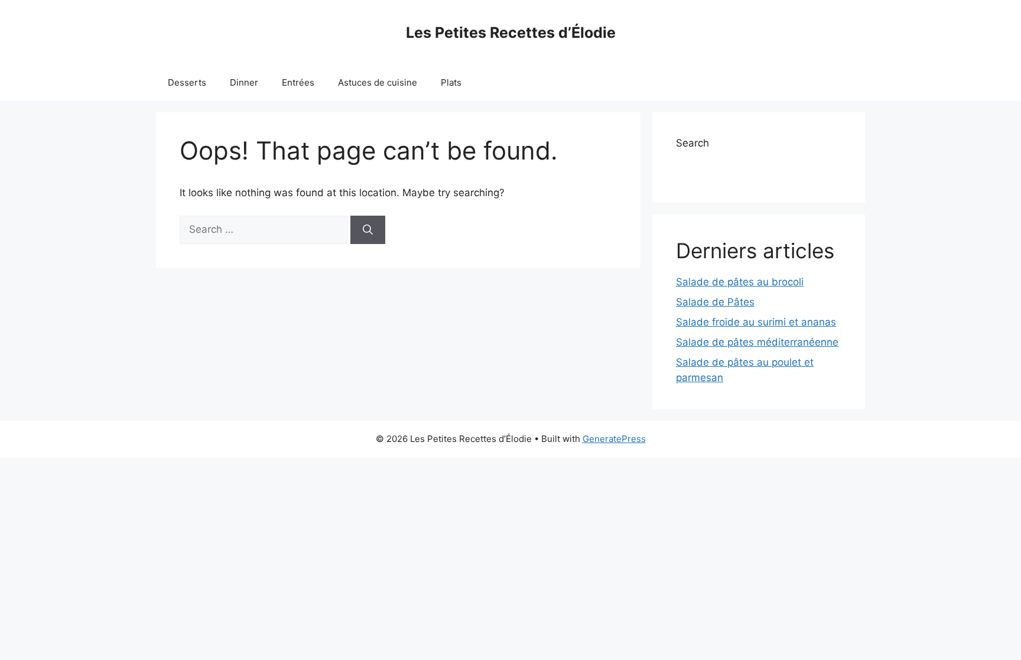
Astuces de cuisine (377, 82)
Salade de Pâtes (715, 302)
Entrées (298, 82)
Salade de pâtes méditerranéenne (757, 342)
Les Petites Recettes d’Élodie (511, 32)
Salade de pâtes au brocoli (740, 282)
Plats (451, 82)
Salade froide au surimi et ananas (756, 322)
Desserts (187, 82)
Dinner (244, 82)
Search (692, 143)
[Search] (367, 230)
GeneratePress (614, 438)
